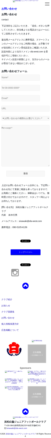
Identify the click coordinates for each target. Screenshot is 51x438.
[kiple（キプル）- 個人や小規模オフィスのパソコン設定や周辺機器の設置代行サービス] (37, 373)
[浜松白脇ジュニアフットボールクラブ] (25, 1)
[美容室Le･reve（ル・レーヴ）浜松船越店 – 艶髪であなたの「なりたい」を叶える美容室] (14, 381)
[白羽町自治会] (37, 341)
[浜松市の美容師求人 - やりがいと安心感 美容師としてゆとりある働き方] (14, 388)
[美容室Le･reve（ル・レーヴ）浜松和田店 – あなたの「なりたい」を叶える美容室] (37, 381)
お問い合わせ (7, 318)
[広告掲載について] (37, 353)
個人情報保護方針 (10, 324)
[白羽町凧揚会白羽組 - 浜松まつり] (14, 349)
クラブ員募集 (7, 312)
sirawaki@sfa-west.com (17, 428)
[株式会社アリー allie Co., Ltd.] (14, 372)
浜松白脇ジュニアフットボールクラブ (21, 434)
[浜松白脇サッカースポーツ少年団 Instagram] (15, 275)
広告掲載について (10, 330)
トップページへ (25, 252)
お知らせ (5, 305)
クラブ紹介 (6, 299)
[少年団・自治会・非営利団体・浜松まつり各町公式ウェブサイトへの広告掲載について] (37, 395)
